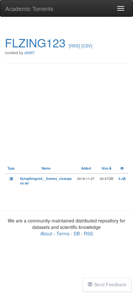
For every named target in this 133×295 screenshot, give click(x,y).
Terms (62, 233)
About (46, 233)
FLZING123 (35, 42)
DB (77, 233)
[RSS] (74, 46)
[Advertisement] (67, 116)
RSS (88, 233)
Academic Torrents (29, 8)
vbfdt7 (29, 52)
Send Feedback (110, 284)
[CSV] (86, 46)
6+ (120, 178)
